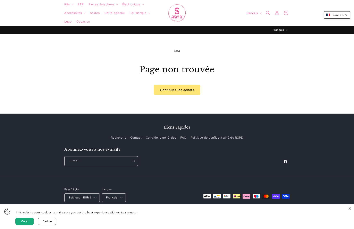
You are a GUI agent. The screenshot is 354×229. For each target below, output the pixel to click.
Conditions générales (161, 137)
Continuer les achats (177, 90)
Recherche (118, 137)
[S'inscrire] (133, 161)
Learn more (129, 212)
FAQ (183, 137)
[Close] (350, 208)
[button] (68, 4)
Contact (136, 137)
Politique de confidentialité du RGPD (217, 137)
